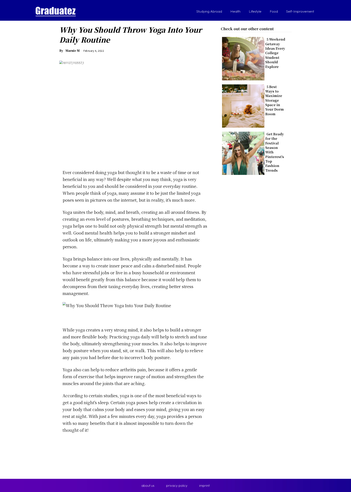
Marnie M (72, 50)
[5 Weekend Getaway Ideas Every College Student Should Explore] (242, 57)
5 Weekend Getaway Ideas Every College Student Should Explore (275, 53)
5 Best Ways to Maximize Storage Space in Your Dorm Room (274, 100)
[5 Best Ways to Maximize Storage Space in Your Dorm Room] (242, 105)
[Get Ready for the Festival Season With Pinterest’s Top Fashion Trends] (242, 152)
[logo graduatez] (55, 11)
